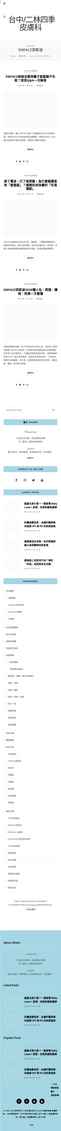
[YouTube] (42, 1101)
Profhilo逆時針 (14, 761)
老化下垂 (12, 703)
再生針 (11, 767)
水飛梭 (11, 618)
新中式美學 (11, 634)
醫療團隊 (10, 740)
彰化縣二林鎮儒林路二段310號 (32, 1117)
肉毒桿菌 (12, 795)
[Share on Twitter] (20, 161)
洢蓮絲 (11, 774)
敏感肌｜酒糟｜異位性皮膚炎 (21, 676)
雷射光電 (10, 811)
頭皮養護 (12, 724)
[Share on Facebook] (16, 161)
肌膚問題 (10, 655)
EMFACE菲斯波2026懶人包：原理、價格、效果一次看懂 (30, 291)
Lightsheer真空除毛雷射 (19, 839)
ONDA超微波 (14, 846)
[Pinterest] (23, 161)
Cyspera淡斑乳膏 (16, 604)
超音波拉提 (13, 880)
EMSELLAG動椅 (15, 611)
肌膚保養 (12, 710)
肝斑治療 (10, 733)
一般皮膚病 (13, 662)
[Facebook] (19, 1101)
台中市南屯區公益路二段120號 (33, 1114)
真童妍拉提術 (12, 648)
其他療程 (10, 591)
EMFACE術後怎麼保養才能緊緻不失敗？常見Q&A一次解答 (30, 78)
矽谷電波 (12, 866)
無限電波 (12, 853)
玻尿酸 (11, 788)
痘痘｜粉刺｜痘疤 (16, 696)
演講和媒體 (11, 641)
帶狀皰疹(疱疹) (16, 669)
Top (31, 1125)
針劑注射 (10, 747)
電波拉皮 (12, 887)
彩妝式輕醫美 (12, 627)
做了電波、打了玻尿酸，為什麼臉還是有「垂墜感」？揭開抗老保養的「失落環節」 (30, 185)
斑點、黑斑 (13, 683)
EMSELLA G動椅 (15, 832)
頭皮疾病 (12, 717)
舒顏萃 (11, 802)
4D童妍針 (12, 754)
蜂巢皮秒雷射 (14, 873)
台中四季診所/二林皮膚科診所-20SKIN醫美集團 (31, 1111)
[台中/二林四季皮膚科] (30, 23)
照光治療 (12, 859)
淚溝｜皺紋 (13, 690)
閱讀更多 (30, 458)
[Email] (27, 161)
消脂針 (11, 781)
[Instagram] (26, 1101)
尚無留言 (39, 85)
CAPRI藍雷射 (14, 818)
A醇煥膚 (11, 598)
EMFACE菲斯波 (30, 71)
